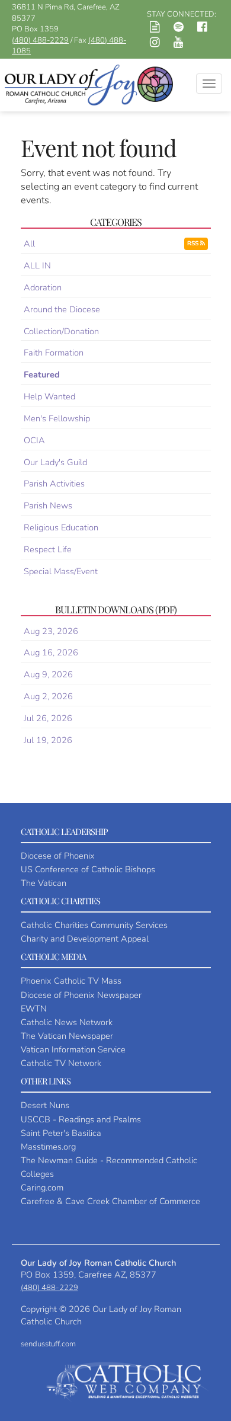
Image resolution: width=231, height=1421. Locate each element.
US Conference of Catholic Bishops (88, 869)
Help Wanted (49, 396)
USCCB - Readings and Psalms (81, 1119)
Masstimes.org (48, 1147)
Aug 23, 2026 (51, 631)
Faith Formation (54, 353)
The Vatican (43, 883)
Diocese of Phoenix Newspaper (81, 995)
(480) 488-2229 (40, 40)
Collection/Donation (61, 331)
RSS (193, 243)
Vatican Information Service (73, 1049)
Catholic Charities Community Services (94, 925)
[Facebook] (202, 28)
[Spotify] (179, 28)
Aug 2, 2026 (48, 696)
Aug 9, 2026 (48, 674)
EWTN (34, 1008)
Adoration (43, 287)
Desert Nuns (45, 1105)
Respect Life (48, 549)
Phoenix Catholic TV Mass (71, 981)
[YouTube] (179, 44)
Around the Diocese (62, 309)
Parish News (48, 505)
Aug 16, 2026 (51, 652)
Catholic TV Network (61, 1063)
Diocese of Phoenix (58, 856)
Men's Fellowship (57, 418)
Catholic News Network (67, 1022)
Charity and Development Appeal (85, 939)
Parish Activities (54, 483)
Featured (42, 374)
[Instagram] (155, 44)
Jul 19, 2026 (48, 740)
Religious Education (61, 527)
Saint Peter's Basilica (61, 1133)
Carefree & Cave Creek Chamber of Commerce (110, 1201)
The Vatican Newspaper (67, 1036)
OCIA (34, 440)
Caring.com (42, 1187)
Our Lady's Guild (55, 462)
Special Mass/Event (61, 571)
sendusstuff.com (48, 1344)
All (29, 243)
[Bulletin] (155, 28)
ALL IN (37, 265)
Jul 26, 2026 (48, 718)
